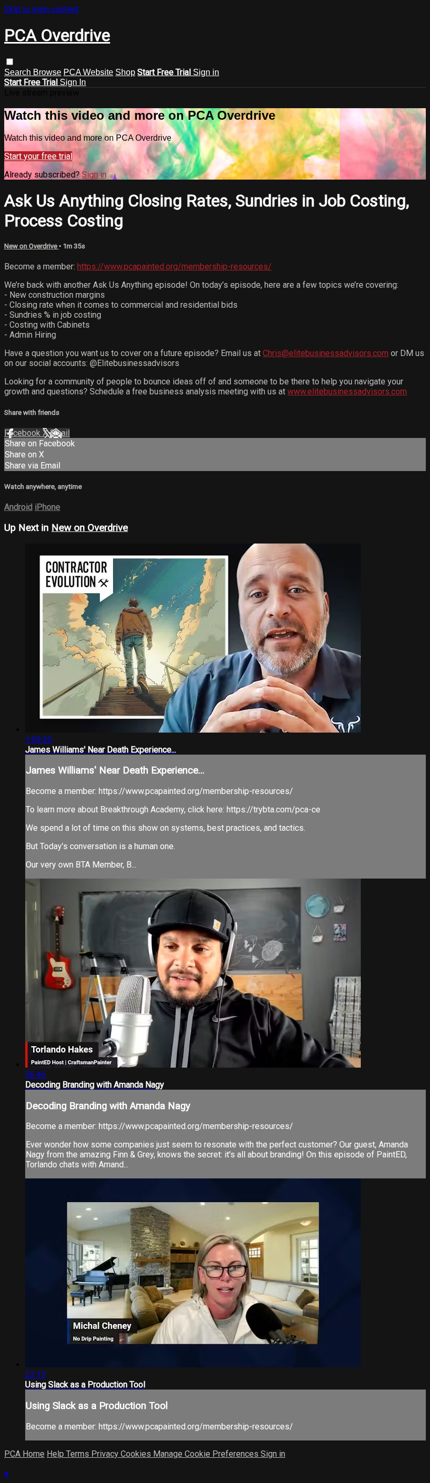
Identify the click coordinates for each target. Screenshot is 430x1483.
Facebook (23, 433)
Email (60, 433)
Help (56, 1454)
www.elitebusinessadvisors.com (347, 391)
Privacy (106, 1454)
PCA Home (24, 1454)
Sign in (206, 72)
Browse (47, 72)
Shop (125, 72)
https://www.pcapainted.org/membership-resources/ (174, 266)
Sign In (73, 82)
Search (18, 72)
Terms (78, 1454)
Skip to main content (41, 9)
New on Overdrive (31, 246)
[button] (9, 61)
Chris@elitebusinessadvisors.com (326, 353)
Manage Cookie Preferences (207, 1454)
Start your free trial (38, 156)
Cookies (137, 1454)
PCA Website (88, 72)
